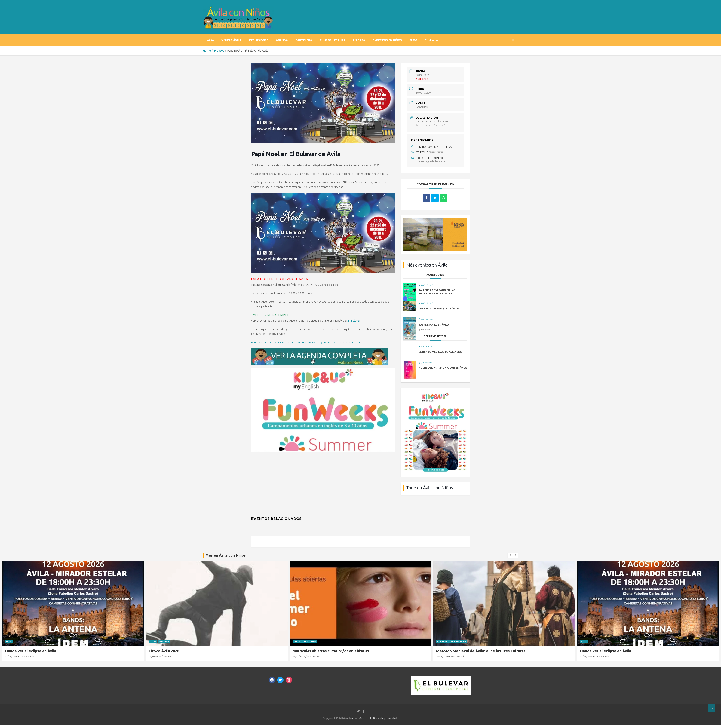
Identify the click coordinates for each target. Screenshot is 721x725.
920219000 (436, 152)
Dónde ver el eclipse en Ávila (461, 651)
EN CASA (359, 40)
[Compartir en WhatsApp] (443, 198)
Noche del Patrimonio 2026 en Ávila (443, 367)
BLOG (413, 40)
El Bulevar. (354, 320)
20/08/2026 (298, 656)
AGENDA (282, 40)
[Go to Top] (711, 708)
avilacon (23, 656)
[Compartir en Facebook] (426, 198)
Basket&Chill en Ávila (434, 324)
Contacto (431, 40)
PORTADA (20, 641)
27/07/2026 (155, 656)
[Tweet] (435, 198)
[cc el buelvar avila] (441, 678)
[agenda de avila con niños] (319, 350)
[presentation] (510, 555)
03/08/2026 (11, 656)
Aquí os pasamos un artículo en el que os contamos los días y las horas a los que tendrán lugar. (306, 342)
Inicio (210, 40)
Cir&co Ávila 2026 (20, 651)
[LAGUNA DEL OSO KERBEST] (435, 220)
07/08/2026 (442, 656)
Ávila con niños (355, 718)
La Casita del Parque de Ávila (439, 308)
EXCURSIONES (258, 40)
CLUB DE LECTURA (332, 40)
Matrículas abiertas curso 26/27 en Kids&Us (187, 651)
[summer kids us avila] (323, 369)
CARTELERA (303, 40)
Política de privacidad (383, 718)
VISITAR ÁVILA (231, 40)
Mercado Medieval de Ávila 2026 (440, 351)
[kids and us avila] (435, 393)
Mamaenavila (170, 656)
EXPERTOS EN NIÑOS (387, 40)
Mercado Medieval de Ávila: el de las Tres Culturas (337, 651)
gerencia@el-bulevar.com (431, 161)
